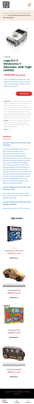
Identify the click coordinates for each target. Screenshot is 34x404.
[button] (27, 28)
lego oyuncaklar (13, 124)
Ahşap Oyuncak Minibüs (14, 369)
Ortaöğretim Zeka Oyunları (18, 109)
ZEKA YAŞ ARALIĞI (25, 118)
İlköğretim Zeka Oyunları (11, 105)
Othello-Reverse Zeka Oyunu (14, 250)
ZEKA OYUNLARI (14, 118)
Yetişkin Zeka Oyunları (10, 115)
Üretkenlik (29, 113)
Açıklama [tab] (7, 137)
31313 (10, 120)
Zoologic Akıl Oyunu (14, 330)
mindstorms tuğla (23, 124)
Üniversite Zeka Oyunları (18, 113)
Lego (4, 15)
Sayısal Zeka (25, 111)
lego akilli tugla (12, 122)
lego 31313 (24, 120)
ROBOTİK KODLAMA (23, 13)
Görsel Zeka (22, 103)
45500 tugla (16, 120)
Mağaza (13, 13)
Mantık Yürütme (15, 107)
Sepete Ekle (24, 93)
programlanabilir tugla (10, 126)
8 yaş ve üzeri (24, 101)
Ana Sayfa (6, 13)
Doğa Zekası (14, 103)
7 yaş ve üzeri (15, 101)
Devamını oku (13, 337)
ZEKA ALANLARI (21, 115)
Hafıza (28, 103)
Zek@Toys (19, 391)
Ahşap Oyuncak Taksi (14, 290)
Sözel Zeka (7, 113)
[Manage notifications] (3, 400)
